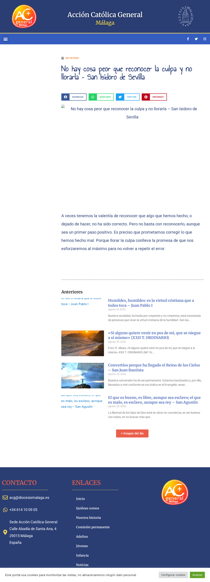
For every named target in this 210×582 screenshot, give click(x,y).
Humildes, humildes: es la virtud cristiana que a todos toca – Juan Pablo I (151, 303)
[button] (5, 39)
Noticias (82, 565)
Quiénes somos (87, 508)
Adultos (82, 536)
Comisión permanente (93, 527)
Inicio (80, 499)
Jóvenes (82, 546)
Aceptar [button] (197, 574)
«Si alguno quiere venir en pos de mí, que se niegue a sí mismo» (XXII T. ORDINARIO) (154, 335)
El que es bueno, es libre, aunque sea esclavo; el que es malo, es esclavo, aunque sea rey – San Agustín (154, 400)
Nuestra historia (88, 518)
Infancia (82, 555)
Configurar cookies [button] (173, 574)
